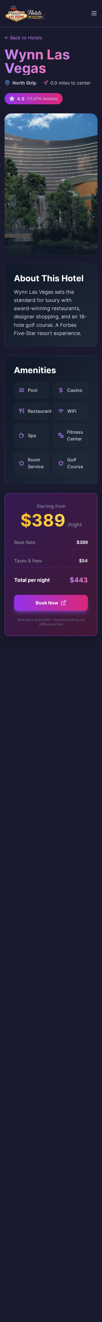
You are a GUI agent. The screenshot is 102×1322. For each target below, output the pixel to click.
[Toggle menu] (94, 13)
